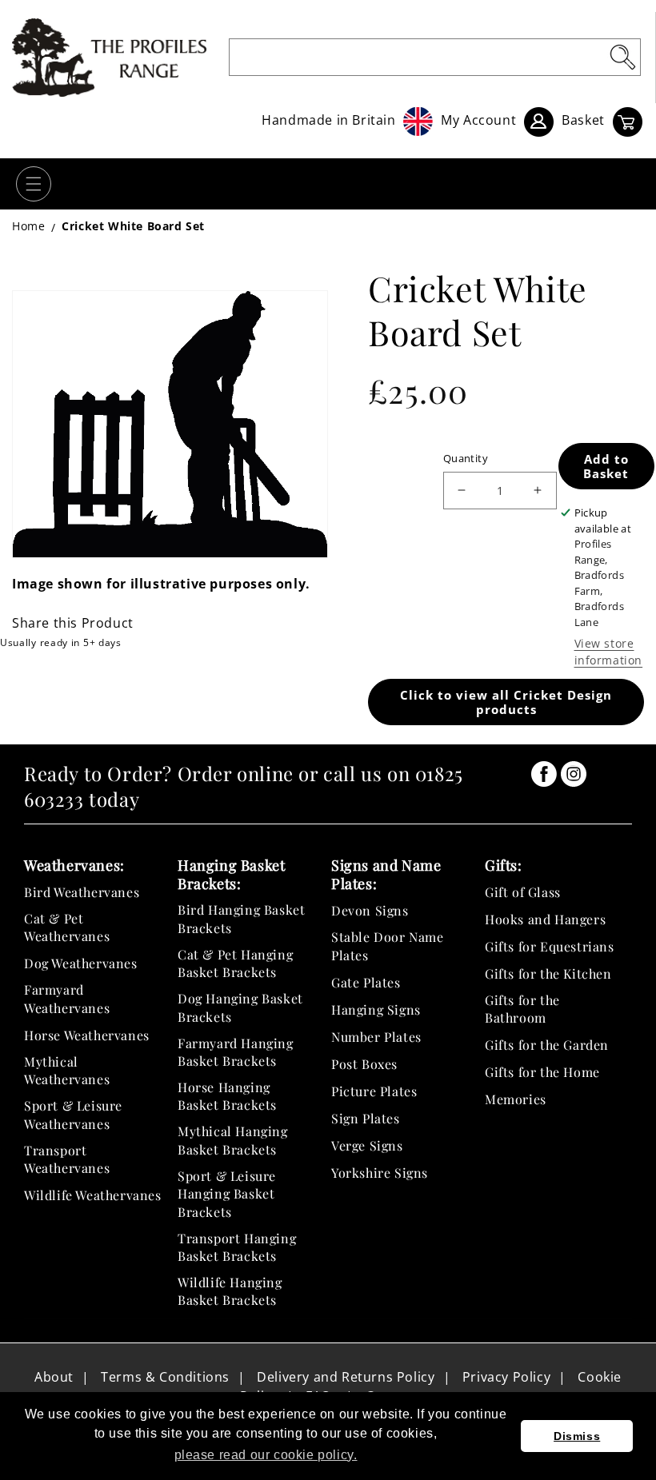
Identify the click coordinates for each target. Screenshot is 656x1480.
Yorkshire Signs (379, 1172)
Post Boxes (364, 1063)
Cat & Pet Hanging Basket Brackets (235, 963)
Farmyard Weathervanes (67, 998)
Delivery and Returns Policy (345, 1377)
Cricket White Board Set (133, 225)
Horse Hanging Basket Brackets (227, 1096)
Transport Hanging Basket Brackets (237, 1247)
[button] (33, 183)
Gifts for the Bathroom (522, 1008)
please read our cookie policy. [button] (266, 1455)
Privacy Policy (506, 1377)
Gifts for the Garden (547, 1044)
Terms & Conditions (165, 1377)
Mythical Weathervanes (67, 1070)
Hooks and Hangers (545, 919)
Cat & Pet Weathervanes (67, 927)
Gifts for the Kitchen (548, 973)
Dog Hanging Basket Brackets (240, 1007)
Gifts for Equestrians (549, 946)
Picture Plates (374, 1091)
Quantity (465, 458)
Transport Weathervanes (67, 1159)
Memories (515, 1099)
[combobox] (435, 57)
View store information (608, 652)
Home (28, 225)
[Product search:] (622, 56)
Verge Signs (367, 1145)
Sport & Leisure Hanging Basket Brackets (227, 1193)
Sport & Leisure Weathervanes (73, 1114)
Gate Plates (366, 982)
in (544, 774)
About (54, 1377)
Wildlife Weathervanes (93, 1195)
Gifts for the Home (542, 1071)
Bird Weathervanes (81, 892)
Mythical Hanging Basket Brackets (233, 1140)
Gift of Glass (523, 892)
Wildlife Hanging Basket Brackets (230, 1291)
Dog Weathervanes (81, 963)
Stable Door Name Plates (387, 945)
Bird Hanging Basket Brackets (241, 918)
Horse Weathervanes (87, 1035)
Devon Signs (370, 910)
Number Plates (376, 1036)
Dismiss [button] (577, 1436)
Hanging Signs (376, 1009)
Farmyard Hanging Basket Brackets (236, 1052)
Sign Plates (365, 1118)
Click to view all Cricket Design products (506, 702)
